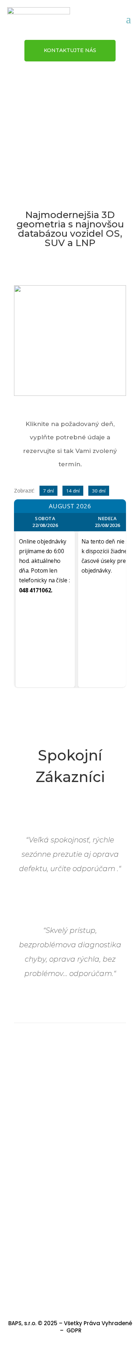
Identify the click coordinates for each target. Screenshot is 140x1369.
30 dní (99, 490)
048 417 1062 (70, 1207)
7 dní (48, 490)
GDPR (73, 1330)
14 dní (73, 490)
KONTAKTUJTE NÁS (70, 50)
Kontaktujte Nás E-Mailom (70, 1271)
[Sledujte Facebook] (70, 1352)
